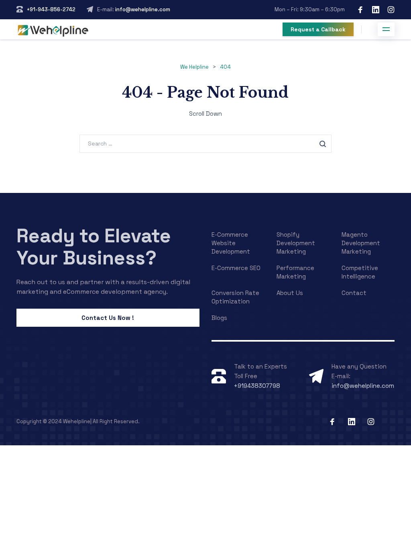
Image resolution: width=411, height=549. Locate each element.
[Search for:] (205, 143)
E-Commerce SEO (236, 268)
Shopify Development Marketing (296, 243)
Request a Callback (318, 29)
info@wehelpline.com (142, 9)
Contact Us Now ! (107, 318)
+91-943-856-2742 (51, 9)
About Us (290, 293)
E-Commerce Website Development (231, 243)
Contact (354, 293)
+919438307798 (257, 385)
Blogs (219, 318)
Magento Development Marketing (361, 243)
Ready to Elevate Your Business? (93, 246)
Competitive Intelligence (360, 272)
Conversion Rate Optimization (235, 297)
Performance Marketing (295, 272)
